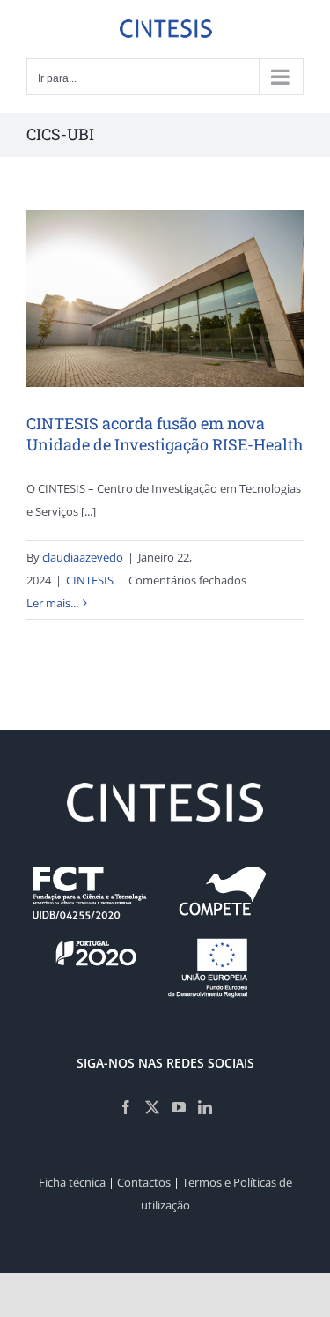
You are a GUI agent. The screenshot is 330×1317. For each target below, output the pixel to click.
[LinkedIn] (205, 1107)
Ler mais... (52, 603)
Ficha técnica (72, 1182)
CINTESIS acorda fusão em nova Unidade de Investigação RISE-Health (165, 433)
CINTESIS (90, 580)
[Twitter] (152, 1107)
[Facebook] (126, 1107)
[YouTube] (179, 1107)
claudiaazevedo (82, 557)
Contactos (144, 1182)
